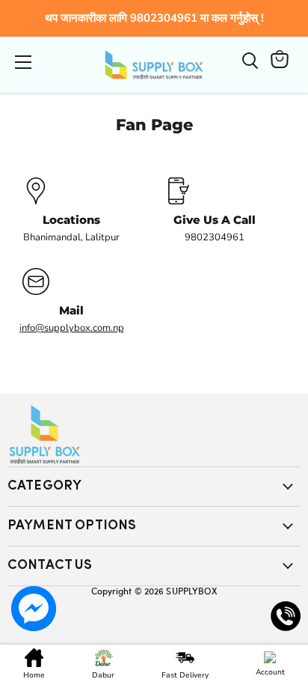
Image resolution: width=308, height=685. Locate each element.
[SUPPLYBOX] (154, 434)
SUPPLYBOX (191, 590)
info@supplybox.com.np (71, 328)
